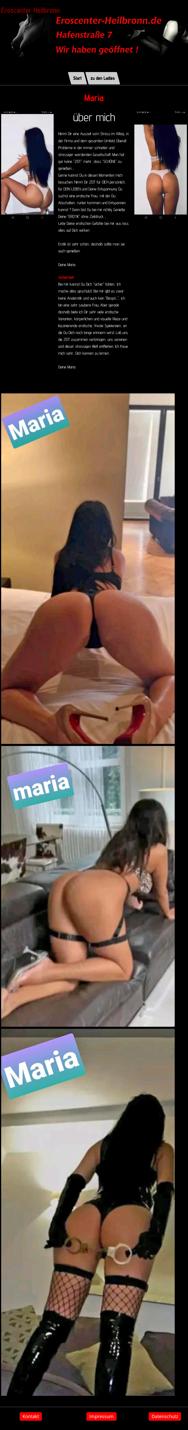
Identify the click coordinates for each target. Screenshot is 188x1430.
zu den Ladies (103, 78)
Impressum (101, 1416)
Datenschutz (165, 1416)
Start (77, 78)
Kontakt (30, 1416)
